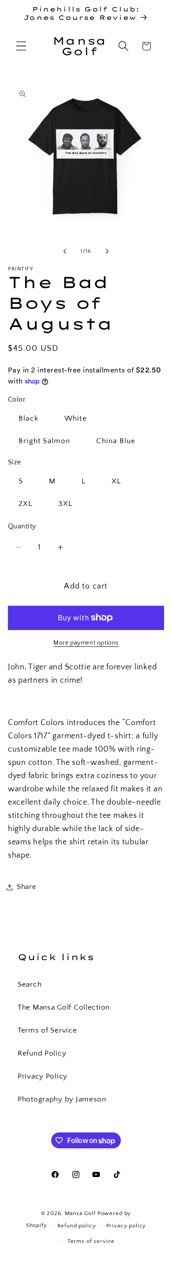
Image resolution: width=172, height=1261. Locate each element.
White (75, 418)
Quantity (22, 526)
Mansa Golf (80, 1213)
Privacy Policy (42, 1076)
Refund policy (76, 1226)
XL (116, 481)
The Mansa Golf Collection (64, 1007)
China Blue (115, 441)
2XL (26, 504)
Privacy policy (126, 1226)
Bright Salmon (45, 441)
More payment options (86, 642)
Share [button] (27, 887)
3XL (65, 504)
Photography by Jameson (62, 1099)
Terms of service (91, 1241)
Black (28, 418)
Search (29, 984)
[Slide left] (65, 251)
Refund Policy (42, 1053)
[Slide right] (107, 251)
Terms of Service (47, 1030)
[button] (21, 46)
